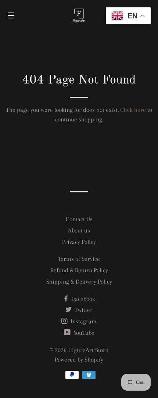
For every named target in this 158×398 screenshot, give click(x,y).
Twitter (83, 309)
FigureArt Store (88, 350)
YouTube (83, 332)
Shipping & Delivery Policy (79, 281)
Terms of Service (79, 258)
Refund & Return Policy (79, 270)
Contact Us (79, 219)
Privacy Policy (79, 241)
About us (79, 230)
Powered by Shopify (79, 359)
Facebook (83, 298)
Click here (133, 109)
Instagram (83, 321)
